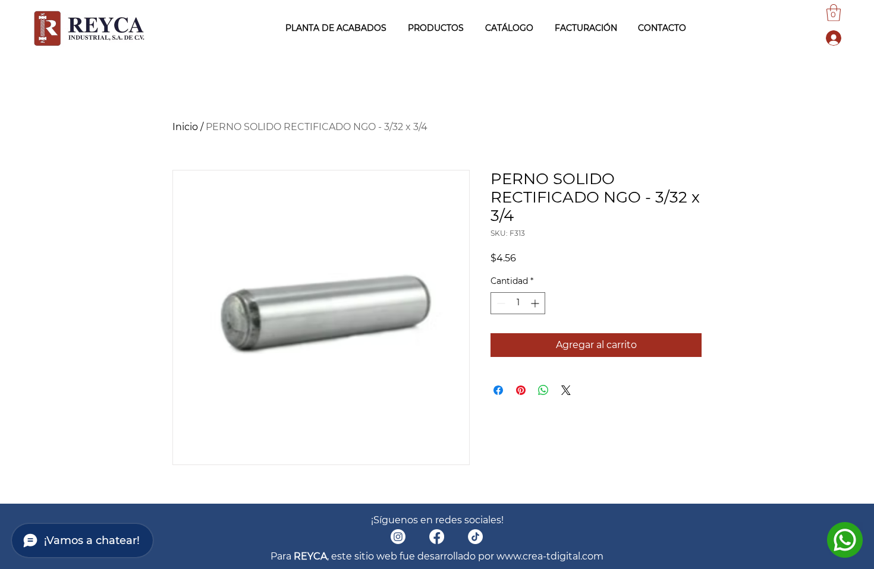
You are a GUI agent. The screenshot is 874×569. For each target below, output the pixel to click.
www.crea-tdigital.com (549, 556)
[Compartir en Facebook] (498, 390)
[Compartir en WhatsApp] (543, 390)
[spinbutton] (518, 303)
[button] (833, 12)
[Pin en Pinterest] (521, 390)
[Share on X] (566, 390)
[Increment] (536, 303)
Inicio (185, 126)
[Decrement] (499, 303)
